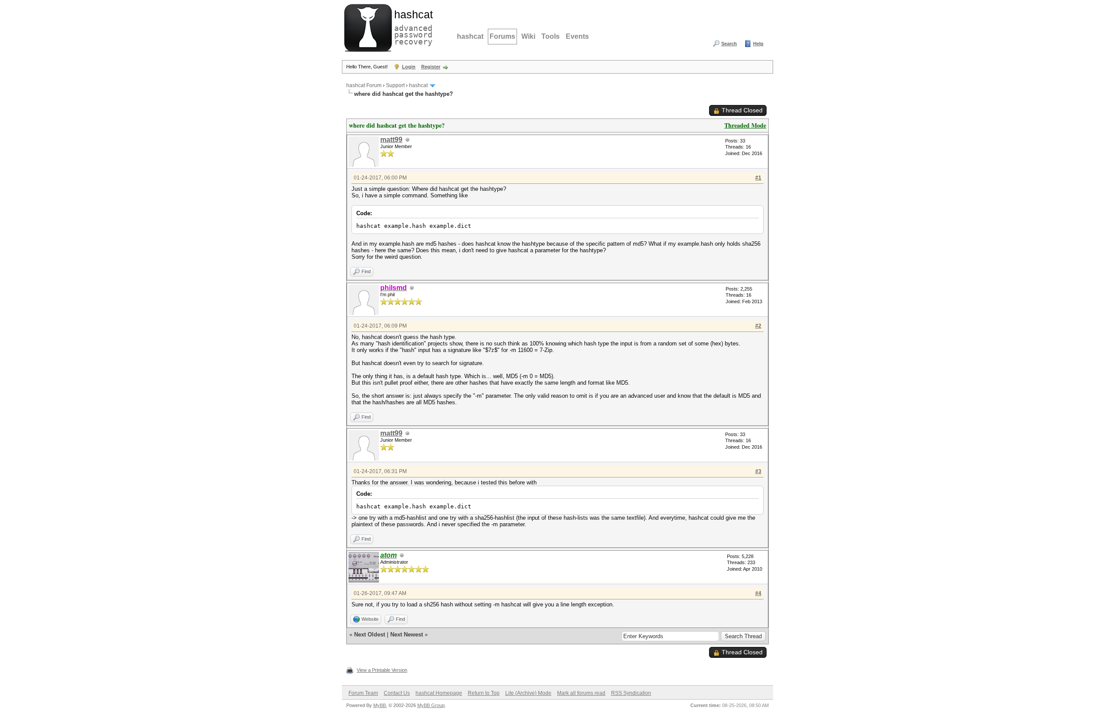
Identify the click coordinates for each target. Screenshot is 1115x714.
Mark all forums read (581, 693)
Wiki (528, 36)
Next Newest (406, 634)
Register (430, 66)
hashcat (470, 36)
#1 (758, 178)
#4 (758, 593)
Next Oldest (369, 634)
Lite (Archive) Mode (528, 693)
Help (758, 43)
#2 (758, 326)
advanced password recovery (411, 26)
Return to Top (484, 693)
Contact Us (397, 693)
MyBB (379, 705)
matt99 (391, 139)
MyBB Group (431, 705)
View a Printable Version (382, 670)
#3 (758, 471)
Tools (550, 36)
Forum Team (363, 693)
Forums (502, 36)
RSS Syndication (631, 693)
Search (729, 43)
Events (577, 36)
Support (395, 85)
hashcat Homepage (439, 693)
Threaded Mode (745, 125)
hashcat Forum (364, 85)
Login (409, 66)
